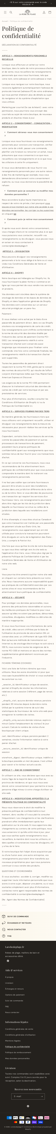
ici (15, 214)
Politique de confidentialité (17, 1046)
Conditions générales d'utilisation (20, 1035)
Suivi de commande (14, 1000)
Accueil (5, 21)
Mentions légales (13, 1041)
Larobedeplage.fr (17, 1127)
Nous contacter (12, 1012)
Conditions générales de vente (19, 1029)
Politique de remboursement (18, 1052)
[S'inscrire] (42, 1096)
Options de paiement (14, 995)
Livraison (9, 983)
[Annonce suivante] (51, 3)
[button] (5, 12)
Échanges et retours (14, 989)
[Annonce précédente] (5, 3)
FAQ (7, 1006)
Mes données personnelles (17, 1058)
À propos (9, 977)
